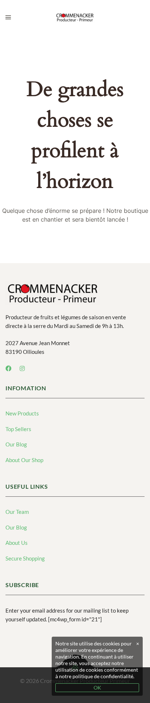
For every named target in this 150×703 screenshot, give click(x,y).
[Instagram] (22, 368)
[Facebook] (8, 368)
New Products (22, 413)
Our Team (17, 511)
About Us (16, 542)
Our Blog (16, 444)
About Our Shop (24, 460)
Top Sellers (18, 429)
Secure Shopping (25, 558)
